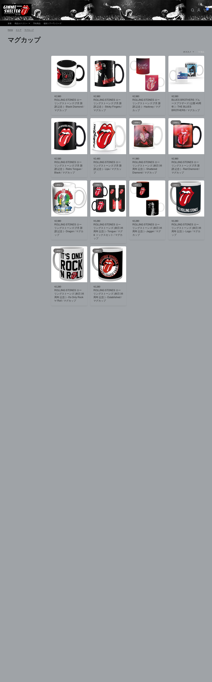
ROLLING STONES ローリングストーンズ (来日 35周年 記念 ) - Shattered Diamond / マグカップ (147, 167)
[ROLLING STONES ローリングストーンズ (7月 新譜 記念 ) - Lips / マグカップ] (108, 136)
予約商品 (37, 23)
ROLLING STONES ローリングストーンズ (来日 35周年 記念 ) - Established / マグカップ (108, 295)
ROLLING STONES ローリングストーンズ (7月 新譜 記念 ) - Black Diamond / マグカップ (69, 105)
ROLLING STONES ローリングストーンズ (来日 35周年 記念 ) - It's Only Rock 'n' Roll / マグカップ (69, 295)
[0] (204, 10)
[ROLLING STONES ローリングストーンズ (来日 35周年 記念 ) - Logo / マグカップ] (186, 198)
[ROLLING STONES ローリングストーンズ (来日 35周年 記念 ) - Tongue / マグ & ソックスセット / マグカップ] (108, 198)
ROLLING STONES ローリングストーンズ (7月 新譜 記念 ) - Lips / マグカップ (107, 167)
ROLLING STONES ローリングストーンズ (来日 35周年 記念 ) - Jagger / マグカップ (147, 230)
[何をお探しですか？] (192, 10)
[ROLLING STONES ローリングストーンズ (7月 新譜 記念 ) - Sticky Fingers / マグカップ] (108, 74)
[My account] (199, 10)
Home (10, 29)
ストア (18, 29)
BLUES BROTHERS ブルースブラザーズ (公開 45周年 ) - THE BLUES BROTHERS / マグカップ (186, 105)
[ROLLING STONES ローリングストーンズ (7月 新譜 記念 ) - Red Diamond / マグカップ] (186, 136)
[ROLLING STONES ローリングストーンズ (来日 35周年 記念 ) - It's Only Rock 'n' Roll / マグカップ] (69, 264)
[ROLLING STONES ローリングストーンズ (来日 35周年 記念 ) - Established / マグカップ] (108, 264)
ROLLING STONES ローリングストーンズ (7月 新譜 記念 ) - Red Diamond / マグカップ (185, 167)
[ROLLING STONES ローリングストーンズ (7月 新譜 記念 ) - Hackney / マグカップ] (147, 74)
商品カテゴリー (21, 23)
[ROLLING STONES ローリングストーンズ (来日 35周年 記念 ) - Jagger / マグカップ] (147, 198)
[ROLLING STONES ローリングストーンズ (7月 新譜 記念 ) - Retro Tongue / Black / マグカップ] (69, 136)
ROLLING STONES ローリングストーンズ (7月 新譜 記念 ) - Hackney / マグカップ (146, 105)
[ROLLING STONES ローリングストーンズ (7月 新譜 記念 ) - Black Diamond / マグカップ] (69, 74)
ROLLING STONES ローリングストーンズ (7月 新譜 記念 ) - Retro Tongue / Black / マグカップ (68, 167)
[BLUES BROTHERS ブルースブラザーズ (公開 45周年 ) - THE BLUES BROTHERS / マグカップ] (186, 74)
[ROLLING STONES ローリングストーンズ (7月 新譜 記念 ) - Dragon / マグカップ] (69, 198)
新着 (9, 23)
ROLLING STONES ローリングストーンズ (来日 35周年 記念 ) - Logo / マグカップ (186, 230)
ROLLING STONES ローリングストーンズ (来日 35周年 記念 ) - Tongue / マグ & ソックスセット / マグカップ (108, 231)
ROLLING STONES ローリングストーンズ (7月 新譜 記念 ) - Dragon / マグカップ (68, 230)
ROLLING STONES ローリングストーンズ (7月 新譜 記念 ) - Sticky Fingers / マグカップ (107, 105)
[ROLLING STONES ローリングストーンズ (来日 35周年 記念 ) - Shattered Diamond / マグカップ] (147, 136)
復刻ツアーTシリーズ (52, 23)
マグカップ (29, 29)
